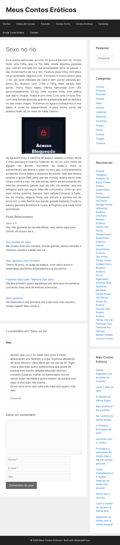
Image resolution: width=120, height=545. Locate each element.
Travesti (100, 143)
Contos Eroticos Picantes (101, 90)
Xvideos (100, 271)
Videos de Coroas (25, 23)
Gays (99, 103)
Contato (34, 32)
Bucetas (100, 267)
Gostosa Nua (103, 282)
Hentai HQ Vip (104, 319)
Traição (100, 138)
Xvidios (100, 316)
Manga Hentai (104, 204)
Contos (6, 23)
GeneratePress (82, 540)
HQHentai (101, 208)
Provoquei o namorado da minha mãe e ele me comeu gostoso (104, 456)
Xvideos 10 (102, 178)
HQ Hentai (102, 297)
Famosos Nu (103, 327)
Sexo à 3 (11, 223)
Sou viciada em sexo (18, 242)
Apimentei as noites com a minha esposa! (104, 521)
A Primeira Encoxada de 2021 (103, 429)
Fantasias (103, 23)
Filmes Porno (103, 234)
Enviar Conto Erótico (13, 32)
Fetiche (100, 98)
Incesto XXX (103, 308)
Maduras (101, 116)
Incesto (100, 107)
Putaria (100, 134)
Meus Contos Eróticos (41, 10)
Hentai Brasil (103, 293)
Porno (99, 129)
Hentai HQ (102, 227)
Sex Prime (102, 256)
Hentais (100, 331)
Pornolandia (103, 197)
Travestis (45, 23)
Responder (16, 398)
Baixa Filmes (103, 182)
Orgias (99, 125)
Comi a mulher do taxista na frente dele (104, 507)
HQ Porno (101, 200)
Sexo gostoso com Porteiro (23, 260)
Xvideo (100, 185)
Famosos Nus (104, 323)
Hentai (100, 245)
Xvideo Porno (104, 264)
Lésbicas (101, 112)
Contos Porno (63, 23)
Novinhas (101, 121)
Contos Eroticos (84, 23)
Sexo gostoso (14, 298)
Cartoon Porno (104, 338)
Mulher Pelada (104, 334)
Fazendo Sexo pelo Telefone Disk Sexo (30, 279)
